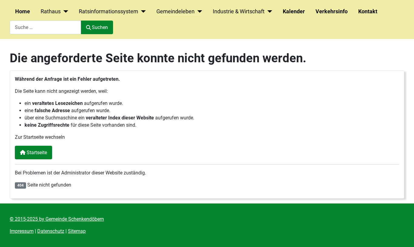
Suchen (100, 27)
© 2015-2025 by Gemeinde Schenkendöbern (57, 219)
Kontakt (367, 11)
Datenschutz (50, 231)
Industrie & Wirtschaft (239, 11)
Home (22, 11)
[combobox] (45, 27)
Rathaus (51, 11)
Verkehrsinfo (332, 11)
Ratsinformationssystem (108, 11)
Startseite (36, 152)
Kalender (294, 11)
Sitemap (77, 231)
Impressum (22, 231)
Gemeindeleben (175, 11)
